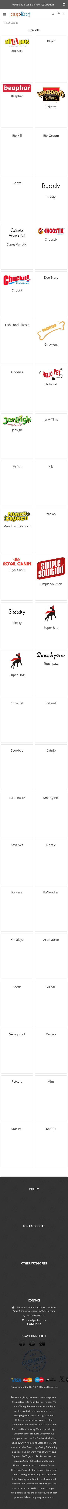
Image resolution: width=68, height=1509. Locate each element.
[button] (64, 14)
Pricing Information (34, 1211)
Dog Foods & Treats (34, 1231)
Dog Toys (34, 1248)
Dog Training (34, 1268)
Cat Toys (34, 1285)
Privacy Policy (34, 1219)
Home (6, 22)
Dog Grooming (34, 1244)
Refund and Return (34, 1207)
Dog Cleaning (34, 1273)
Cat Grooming (34, 1289)
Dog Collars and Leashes (34, 1240)
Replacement (34, 1203)
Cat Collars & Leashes (34, 1281)
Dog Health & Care (34, 1277)
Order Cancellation (34, 1198)
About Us (34, 1329)
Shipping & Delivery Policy (34, 1194)
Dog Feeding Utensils (34, 1236)
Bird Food (34, 1294)
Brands (14, 22)
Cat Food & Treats (34, 1256)
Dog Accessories (34, 1252)
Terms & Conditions (34, 1215)
